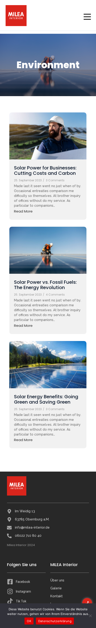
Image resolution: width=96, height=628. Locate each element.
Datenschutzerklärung (55, 621)
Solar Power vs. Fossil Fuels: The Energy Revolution (45, 285)
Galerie (56, 588)
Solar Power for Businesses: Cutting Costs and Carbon (45, 170)
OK (29, 621)
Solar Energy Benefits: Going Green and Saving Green (46, 399)
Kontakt (56, 596)
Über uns (57, 580)
